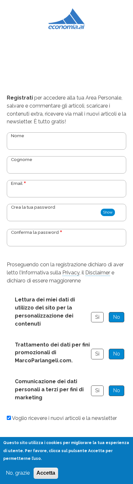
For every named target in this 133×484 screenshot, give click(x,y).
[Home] (66, 18)
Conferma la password (35, 232)
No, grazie (18, 473)
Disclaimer (97, 273)
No (116, 317)
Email (17, 183)
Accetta (45, 473)
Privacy (70, 273)
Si (97, 317)
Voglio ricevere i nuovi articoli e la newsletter (64, 418)
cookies (54, 443)
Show (108, 212)
